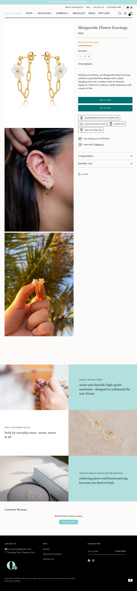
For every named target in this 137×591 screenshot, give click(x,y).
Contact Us (48, 559)
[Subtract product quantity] (80, 56)
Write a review (68, 522)
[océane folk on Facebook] (128, 7)
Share (85, 174)
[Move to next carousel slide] (130, 355)
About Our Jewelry (52, 554)
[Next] (94, 2)
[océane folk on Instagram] (131, 7)
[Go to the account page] (125, 13)
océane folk (24, 578)
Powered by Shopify (12, 581)
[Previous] (42, 2)
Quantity (82, 50)
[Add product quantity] (88, 56)
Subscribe (120, 551)
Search (46, 549)
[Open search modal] (119, 13)
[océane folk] (13, 13)
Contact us (98, 144)
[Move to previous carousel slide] (124, 355)
